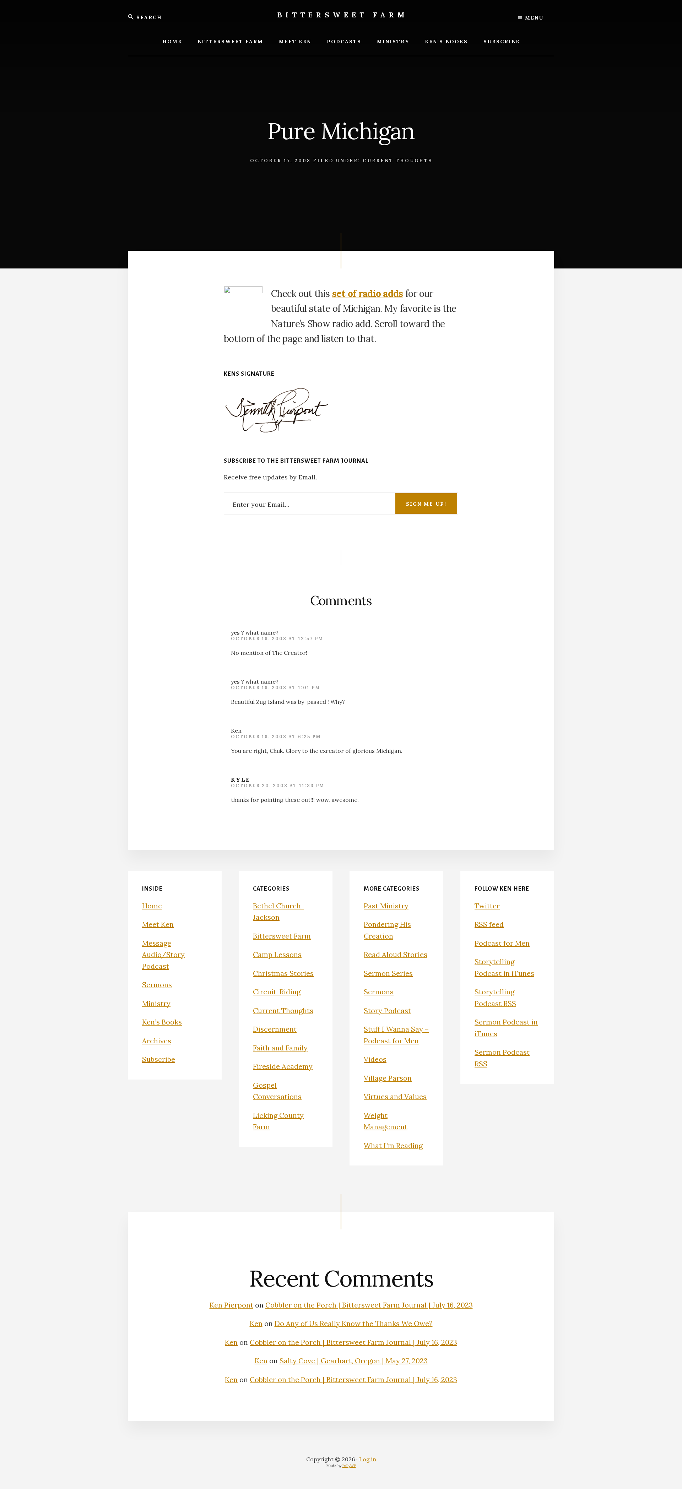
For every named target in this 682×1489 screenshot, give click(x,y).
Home (152, 905)
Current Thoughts (397, 161)
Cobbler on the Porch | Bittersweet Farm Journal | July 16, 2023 (369, 1304)
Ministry (156, 1003)
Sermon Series (388, 973)
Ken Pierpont (231, 1304)
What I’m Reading (393, 1145)
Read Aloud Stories (395, 954)
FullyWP (349, 1465)
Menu (533, 18)
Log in (367, 1459)
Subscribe (158, 1059)
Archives (156, 1040)
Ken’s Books (162, 1021)
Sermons (157, 984)
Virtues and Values (395, 1096)
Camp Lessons (277, 954)
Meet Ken (158, 924)
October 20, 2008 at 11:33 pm (278, 786)
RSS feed (489, 924)
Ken (256, 1323)
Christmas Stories (283, 973)
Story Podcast (387, 1010)
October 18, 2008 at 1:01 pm (275, 688)
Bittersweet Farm (342, 14)
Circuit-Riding (277, 991)
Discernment (275, 1029)
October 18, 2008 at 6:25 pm (276, 737)
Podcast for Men (502, 943)
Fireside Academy (283, 1066)
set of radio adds (367, 293)
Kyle (240, 779)
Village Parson (388, 1078)
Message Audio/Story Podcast (163, 955)
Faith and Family (280, 1047)
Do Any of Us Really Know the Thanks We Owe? (354, 1323)
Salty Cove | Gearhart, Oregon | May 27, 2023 (354, 1360)
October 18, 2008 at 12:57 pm (277, 639)
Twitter (487, 905)
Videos (375, 1059)
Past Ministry (386, 905)
